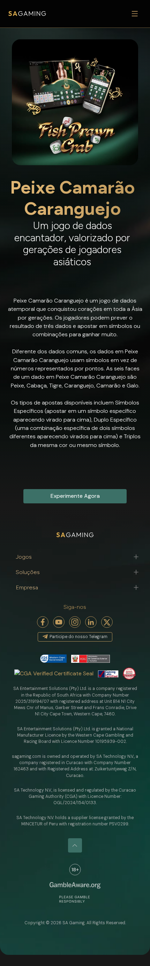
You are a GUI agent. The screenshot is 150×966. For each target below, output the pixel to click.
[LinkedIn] (91, 622)
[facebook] (43, 622)
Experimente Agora (75, 496)
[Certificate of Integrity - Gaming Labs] (108, 673)
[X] (107, 622)
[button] (75, 557)
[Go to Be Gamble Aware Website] (75, 869)
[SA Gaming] (27, 13)
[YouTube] (59, 622)
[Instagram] (75, 622)
